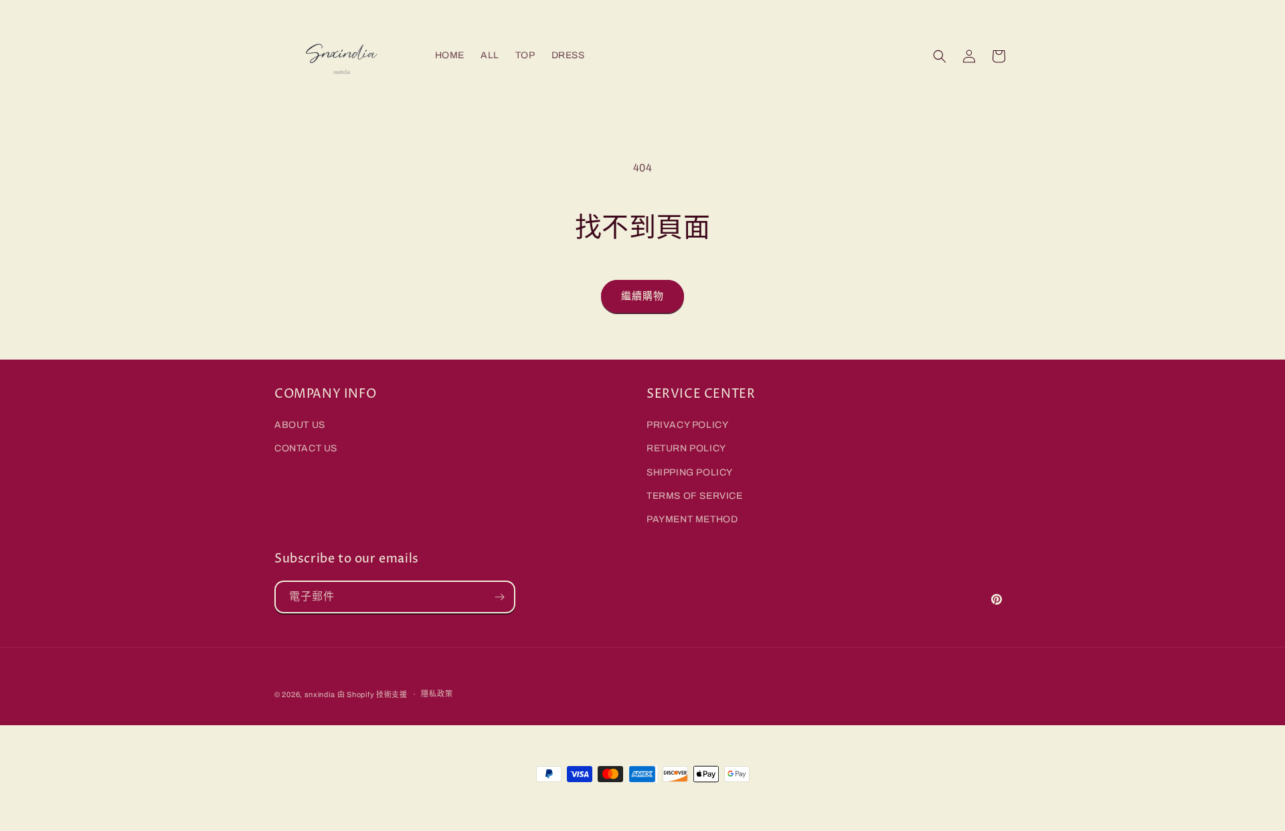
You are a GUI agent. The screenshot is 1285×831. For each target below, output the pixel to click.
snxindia (320, 694)
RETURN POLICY (686, 448)
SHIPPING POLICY (690, 472)
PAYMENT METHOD (692, 519)
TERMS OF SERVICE (695, 496)
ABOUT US (299, 425)
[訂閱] (499, 597)
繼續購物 (642, 296)
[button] (939, 56)
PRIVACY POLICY (687, 425)
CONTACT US (305, 448)
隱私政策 (436, 694)
